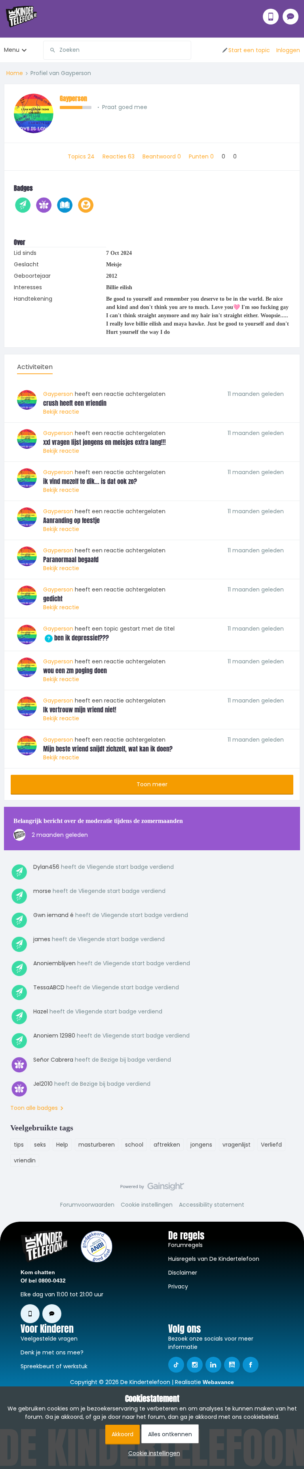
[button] (245, 50)
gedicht (53, 598)
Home (14, 73)
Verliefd (271, 1145)
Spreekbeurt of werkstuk (54, 1366)
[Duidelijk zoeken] (185, 50)
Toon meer (152, 784)
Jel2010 (43, 1084)
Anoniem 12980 (54, 1036)
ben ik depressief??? (76, 637)
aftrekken (167, 1145)
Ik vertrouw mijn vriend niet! (79, 709)
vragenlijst (236, 1145)
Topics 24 (82, 156)
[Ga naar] (49, 50)
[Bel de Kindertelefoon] (271, 16)
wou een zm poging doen (75, 670)
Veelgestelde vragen (49, 1339)
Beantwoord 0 (162, 156)
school (134, 1145)
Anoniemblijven (54, 963)
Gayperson (73, 98)
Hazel (40, 1011)
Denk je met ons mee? (52, 1352)
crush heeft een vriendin (74, 403)
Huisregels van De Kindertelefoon (213, 1259)
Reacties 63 (119, 156)
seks (40, 1145)
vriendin (25, 1160)
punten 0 (202, 156)
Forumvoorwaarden (87, 1205)
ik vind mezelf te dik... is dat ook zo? (90, 481)
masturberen (96, 1145)
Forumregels (185, 1245)
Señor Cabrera (53, 1060)
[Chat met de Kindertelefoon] (290, 16)
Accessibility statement (211, 1205)
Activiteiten (35, 366)
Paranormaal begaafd (71, 559)
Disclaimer (182, 1273)
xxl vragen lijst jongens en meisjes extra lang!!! (104, 442)
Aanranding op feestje (71, 520)
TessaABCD (49, 987)
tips (19, 1145)
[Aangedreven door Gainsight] (152, 1188)
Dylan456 (46, 867)
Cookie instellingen (147, 1205)
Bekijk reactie (61, 412)
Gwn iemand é (53, 915)
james (41, 939)
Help (62, 1145)
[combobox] (117, 50)
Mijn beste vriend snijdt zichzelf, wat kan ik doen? (108, 748)
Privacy (178, 1286)
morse (42, 891)
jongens (201, 1145)
